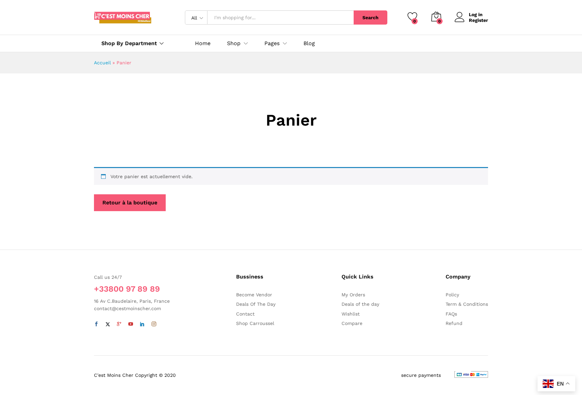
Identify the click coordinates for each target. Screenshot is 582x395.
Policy (452, 294)
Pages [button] (272, 43)
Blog (309, 43)
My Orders (353, 294)
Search (370, 17)
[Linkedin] (142, 324)
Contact (245, 314)
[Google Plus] (119, 324)
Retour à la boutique (129, 202)
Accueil (102, 62)
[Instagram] (154, 324)
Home (203, 43)
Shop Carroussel (255, 323)
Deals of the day (360, 304)
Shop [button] (233, 43)
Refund (454, 323)
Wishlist (351, 314)
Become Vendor (254, 294)
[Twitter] (108, 324)
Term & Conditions (467, 304)
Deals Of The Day (256, 304)
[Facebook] (96, 324)
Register (478, 20)
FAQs (451, 314)
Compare (352, 323)
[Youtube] (130, 324)
